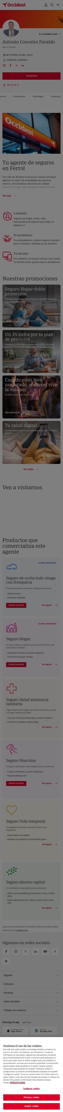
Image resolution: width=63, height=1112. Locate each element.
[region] (31, 1074)
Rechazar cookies (31, 1097)
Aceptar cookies (31, 1106)
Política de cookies (17, 1083)
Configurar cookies (31, 1089)
